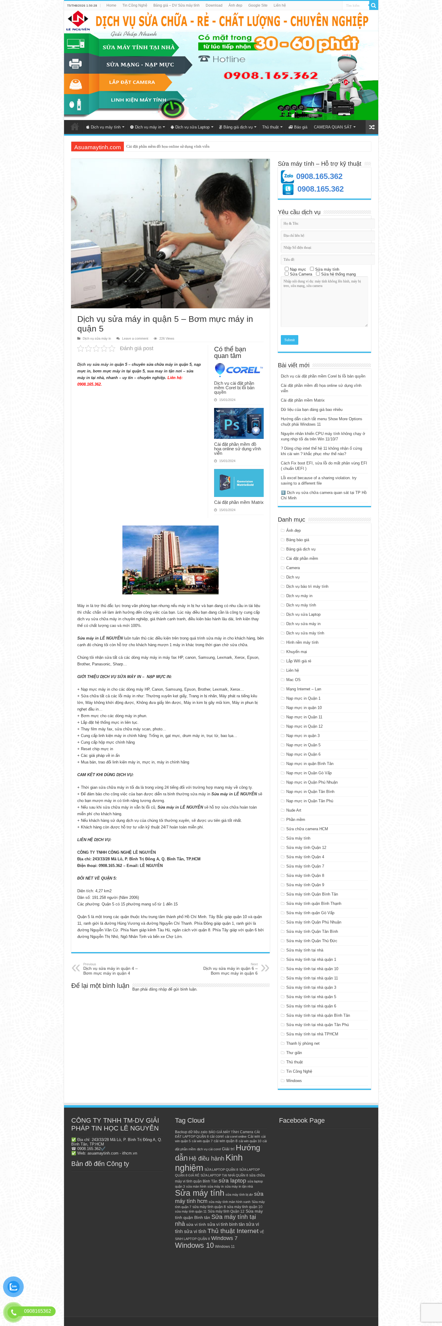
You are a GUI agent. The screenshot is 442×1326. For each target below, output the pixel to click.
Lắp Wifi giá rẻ (298, 661)
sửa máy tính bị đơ (239, 1194)
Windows (294, 1080)
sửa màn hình (196, 1186)
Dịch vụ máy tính (106, 127)
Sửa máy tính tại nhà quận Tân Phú (317, 1024)
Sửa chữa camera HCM (307, 829)
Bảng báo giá (297, 540)
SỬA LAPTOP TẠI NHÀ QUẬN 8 (224, 1175)
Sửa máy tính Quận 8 (305, 875)
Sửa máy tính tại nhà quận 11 (312, 978)
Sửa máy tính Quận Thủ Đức (311, 941)
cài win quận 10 (250, 1141)
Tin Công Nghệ (134, 5)
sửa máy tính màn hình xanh (229, 1202)
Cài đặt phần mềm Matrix (147, 146)
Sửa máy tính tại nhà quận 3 (311, 987)
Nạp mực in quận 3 (303, 735)
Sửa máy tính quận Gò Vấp (310, 913)
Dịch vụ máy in (148, 127)
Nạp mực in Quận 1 (303, 698)
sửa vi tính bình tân (226, 1224)
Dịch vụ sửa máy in (97, 338)
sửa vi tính (196, 1224)
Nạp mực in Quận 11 (304, 717)
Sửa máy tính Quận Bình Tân (312, 894)
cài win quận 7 (202, 1141)
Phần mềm (295, 819)
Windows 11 (225, 1246)
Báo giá (300, 127)
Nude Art (293, 810)
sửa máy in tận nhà (239, 1186)
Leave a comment (135, 338)
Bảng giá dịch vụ (238, 127)
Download (214, 5)
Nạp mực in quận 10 (304, 707)
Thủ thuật (270, 127)
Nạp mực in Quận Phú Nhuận (312, 782)
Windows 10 (194, 1245)
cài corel (217, 1136)
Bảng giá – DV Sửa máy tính (176, 5)
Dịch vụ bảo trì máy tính (307, 586)
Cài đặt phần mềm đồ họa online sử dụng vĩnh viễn (237, 449)
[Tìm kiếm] (373, 5)
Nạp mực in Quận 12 (304, 726)
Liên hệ (280, 5)
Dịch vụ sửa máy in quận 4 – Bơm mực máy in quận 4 (110, 969)
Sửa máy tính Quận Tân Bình (312, 931)
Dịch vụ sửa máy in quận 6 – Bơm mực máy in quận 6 (230, 969)
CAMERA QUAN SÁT (333, 127)
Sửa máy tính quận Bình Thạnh (313, 903)
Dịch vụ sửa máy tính (305, 633)
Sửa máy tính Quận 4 (305, 857)
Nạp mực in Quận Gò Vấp (309, 773)
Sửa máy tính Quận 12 (306, 847)
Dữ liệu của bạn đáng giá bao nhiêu (311, 409)
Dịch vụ (292, 577)
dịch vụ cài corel (209, 1149)
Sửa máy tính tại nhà (304, 950)
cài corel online (236, 1136)
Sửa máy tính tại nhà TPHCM (312, 1034)
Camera (293, 568)
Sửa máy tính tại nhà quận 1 (311, 959)
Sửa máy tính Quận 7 (305, 866)
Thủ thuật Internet (233, 1231)
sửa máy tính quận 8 (209, 1207)
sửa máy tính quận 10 (244, 1207)
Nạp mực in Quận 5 (303, 745)
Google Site (258, 5)
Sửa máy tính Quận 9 (305, 885)
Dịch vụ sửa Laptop (192, 127)
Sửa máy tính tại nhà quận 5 (311, 996)
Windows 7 (224, 1238)
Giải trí (228, 1149)
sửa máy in (215, 1186)
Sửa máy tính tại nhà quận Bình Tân (318, 1015)
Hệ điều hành (206, 1158)
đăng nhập (158, 989)
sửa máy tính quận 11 (191, 1211)
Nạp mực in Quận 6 (303, 754)
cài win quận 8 (226, 1141)
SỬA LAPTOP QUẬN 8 (221, 1169)
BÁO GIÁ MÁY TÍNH (224, 1132)
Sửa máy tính (298, 838)
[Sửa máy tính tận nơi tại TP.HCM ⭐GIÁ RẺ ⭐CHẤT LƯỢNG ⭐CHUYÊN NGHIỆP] (221, 65)
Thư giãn (294, 1052)
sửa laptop (232, 1180)
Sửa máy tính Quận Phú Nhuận (313, 922)
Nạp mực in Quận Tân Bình (310, 791)
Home (111, 5)
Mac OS (293, 679)
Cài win (254, 1136)
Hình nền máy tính (302, 642)
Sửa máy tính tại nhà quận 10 (312, 969)
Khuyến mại (296, 651)
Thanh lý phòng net (303, 1043)
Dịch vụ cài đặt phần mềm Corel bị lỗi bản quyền (234, 388)
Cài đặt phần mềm (302, 558)
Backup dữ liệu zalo (191, 1132)
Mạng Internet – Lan (303, 689)
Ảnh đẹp (235, 5)
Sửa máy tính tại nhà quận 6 (311, 1006)
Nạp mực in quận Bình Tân (309, 763)
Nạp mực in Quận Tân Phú (309, 801)
